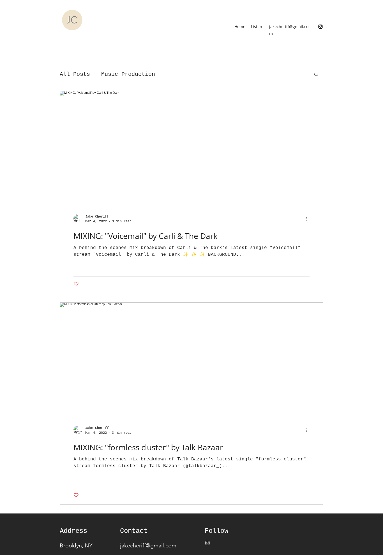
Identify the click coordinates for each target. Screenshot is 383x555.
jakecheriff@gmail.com (148, 545)
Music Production (128, 74)
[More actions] (308, 218)
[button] (316, 75)
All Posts (75, 74)
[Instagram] (320, 26)
